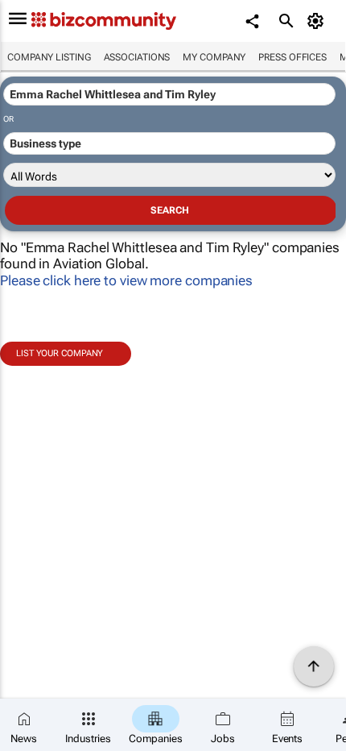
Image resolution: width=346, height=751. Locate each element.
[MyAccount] (318, 21)
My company (214, 57)
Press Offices (292, 57)
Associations (137, 57)
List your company (59, 353)
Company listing (49, 57)
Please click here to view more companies (126, 280)
